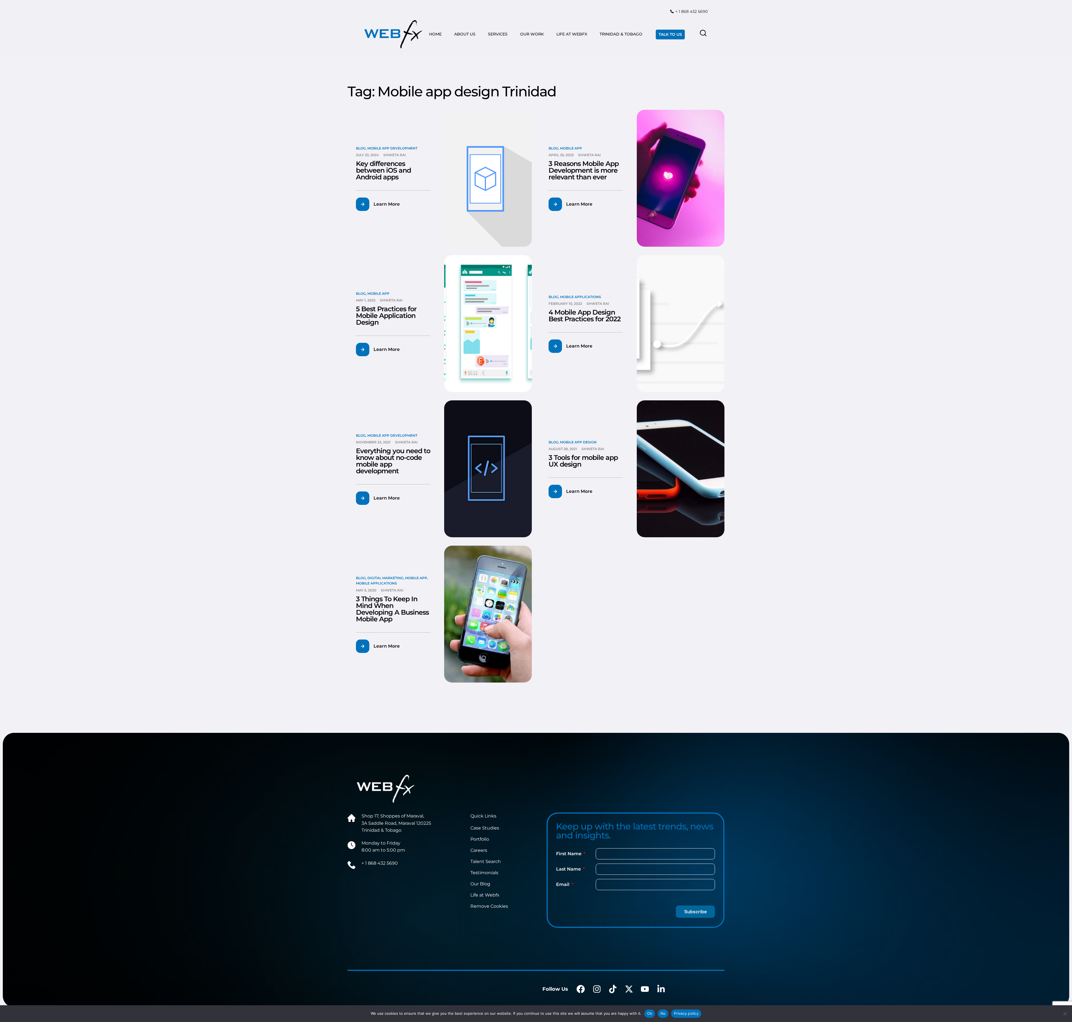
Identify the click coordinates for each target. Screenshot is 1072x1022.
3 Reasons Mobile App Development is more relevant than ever (584, 170)
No (663, 1013)
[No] (1065, 1013)
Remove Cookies (489, 906)
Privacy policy (686, 1013)
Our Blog (480, 883)
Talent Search (485, 861)
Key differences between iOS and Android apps (383, 170)
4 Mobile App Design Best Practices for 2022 (585, 315)
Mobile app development (392, 148)
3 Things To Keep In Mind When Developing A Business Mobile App (392, 609)
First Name (569, 853)
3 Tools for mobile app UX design (583, 460)
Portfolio (479, 839)
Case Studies (484, 828)
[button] (381, 204)
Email (563, 884)
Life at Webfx (484, 895)
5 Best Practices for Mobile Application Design (386, 315)
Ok (649, 1013)
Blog (361, 148)
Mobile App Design (578, 442)
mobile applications (580, 297)
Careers (478, 850)
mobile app (571, 148)
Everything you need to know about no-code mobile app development (393, 461)
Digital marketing (385, 578)
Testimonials (484, 872)
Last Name (569, 869)
